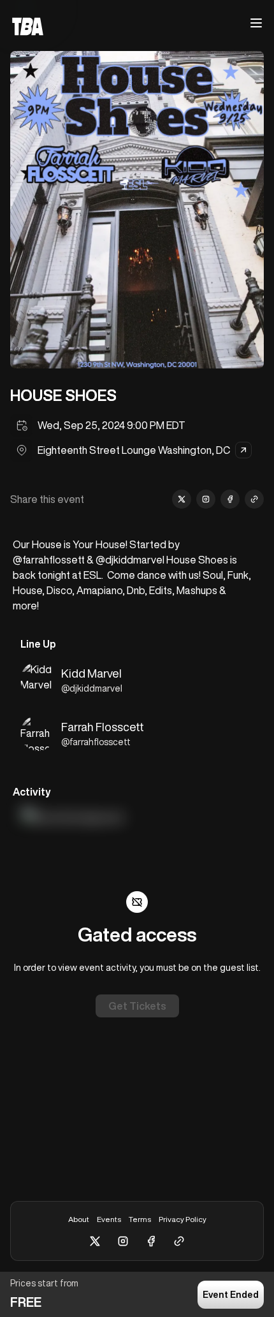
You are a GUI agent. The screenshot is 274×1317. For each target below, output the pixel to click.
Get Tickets (137, 1006)
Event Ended (231, 1294)
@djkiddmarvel (91, 688)
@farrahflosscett (96, 742)
